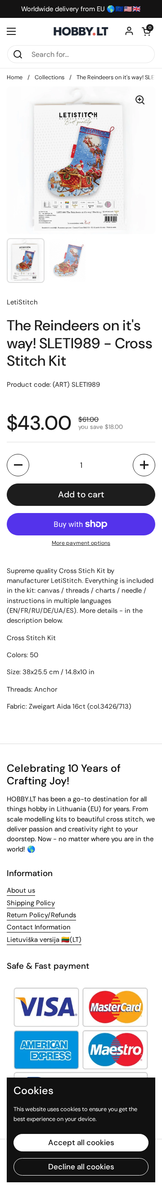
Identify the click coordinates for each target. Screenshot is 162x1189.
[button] (146, 31)
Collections (49, 77)
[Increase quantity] (144, 465)
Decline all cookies (81, 1167)
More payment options (81, 543)
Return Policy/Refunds (41, 915)
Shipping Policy (31, 902)
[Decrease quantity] (18, 465)
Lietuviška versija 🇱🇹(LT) (44, 939)
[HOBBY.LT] (81, 31)
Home (14, 77)
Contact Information (39, 927)
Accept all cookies (81, 1142)
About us (21, 890)
